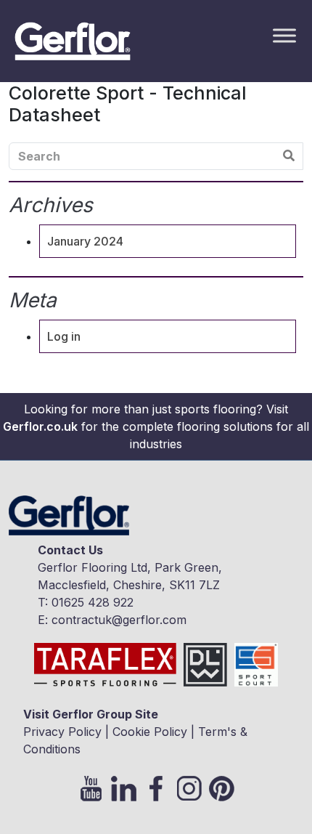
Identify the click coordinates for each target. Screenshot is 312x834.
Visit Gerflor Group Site (90, 714)
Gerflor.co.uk (40, 426)
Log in (64, 336)
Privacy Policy (62, 731)
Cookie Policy (149, 731)
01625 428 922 (93, 602)
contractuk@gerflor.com (119, 619)
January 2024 (85, 241)
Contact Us (70, 550)
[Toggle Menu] (284, 35)
